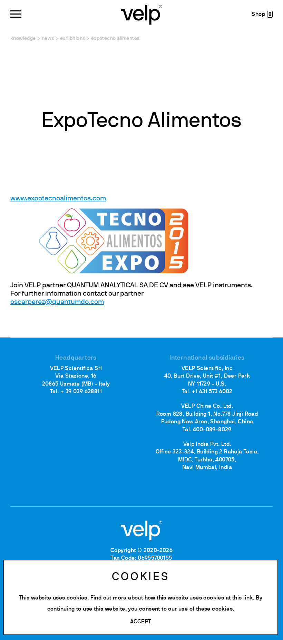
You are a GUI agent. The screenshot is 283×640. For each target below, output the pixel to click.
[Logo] (141, 14)
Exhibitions (72, 38)
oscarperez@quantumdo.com (57, 302)
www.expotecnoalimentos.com (58, 199)
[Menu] (15, 14)
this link (242, 598)
